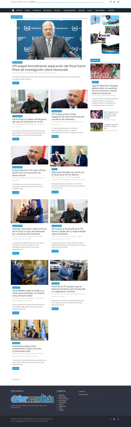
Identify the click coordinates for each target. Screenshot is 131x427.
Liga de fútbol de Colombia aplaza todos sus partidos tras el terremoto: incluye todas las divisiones (105, 89)
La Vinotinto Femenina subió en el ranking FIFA (111, 126)
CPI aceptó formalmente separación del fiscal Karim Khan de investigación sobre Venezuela (49, 68)
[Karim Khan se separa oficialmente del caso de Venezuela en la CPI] (29, 91)
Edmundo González (69, 179)
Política (57, 10)
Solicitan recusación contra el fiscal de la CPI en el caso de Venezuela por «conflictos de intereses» (29, 231)
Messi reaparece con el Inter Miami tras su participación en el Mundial (111, 115)
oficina (26, 356)
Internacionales (70, 10)
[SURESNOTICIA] (13, 10)
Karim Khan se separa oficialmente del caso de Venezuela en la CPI (29, 120)
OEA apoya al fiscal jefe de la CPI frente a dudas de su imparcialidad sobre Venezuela (69, 231)
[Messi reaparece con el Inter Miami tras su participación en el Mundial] (96, 111)
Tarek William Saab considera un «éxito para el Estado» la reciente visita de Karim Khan (28, 293)
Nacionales (47, 10)
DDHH (42, 353)
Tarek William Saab (21, 300)
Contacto (82, 391)
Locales (27, 10)
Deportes (81, 10)
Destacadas (62, 397)
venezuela (53, 73)
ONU (29, 356)
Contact (111, 10)
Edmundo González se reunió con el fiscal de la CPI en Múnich (68, 173)
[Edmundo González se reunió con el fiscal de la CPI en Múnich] (69, 147)
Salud (89, 10)
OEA (63, 239)
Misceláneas (100, 10)
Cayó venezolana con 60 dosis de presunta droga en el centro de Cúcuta (59, 2)
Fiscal (42, 178)
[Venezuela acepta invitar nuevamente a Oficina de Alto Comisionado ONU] (29, 321)
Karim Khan (47, 73)
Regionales (37, 10)
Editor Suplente (34, 73)
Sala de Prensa (83, 394)
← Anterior (15, 379)
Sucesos (19, 10)
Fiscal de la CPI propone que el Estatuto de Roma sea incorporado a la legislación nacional (69, 289)
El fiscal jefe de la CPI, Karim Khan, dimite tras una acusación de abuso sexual (29, 173)
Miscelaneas (63, 401)
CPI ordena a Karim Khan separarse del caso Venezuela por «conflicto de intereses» (68, 117)
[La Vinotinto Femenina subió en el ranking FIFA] (96, 124)
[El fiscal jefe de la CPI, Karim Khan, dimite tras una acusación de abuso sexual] (29, 147)
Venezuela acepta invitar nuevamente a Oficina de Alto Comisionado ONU (26, 349)
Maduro (21, 356)
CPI (42, 73)
